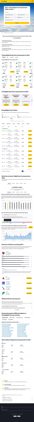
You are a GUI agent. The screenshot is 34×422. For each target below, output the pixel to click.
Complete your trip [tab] (12, 317)
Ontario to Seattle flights (20, 331)
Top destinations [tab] (10, 319)
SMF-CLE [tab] (17, 183)
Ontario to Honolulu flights (5, 326)
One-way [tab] (16, 57)
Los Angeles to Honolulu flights (6, 325)
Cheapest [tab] (3, 57)
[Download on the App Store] (19, 416)
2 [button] (24, 171)
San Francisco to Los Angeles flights (22, 335)
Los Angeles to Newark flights (21, 326)
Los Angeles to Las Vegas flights (21, 332)
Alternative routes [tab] (5, 317)
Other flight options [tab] (27, 317)
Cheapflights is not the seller (6, 397)
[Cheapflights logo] (4, 1)
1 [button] (22, 171)
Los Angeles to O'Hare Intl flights (6, 335)
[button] (10, 17)
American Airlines (8, 286)
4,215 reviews (8, 254)
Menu (32, 0)
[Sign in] (30, 1)
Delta (6, 276)
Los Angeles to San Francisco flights (22, 336)
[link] (6, 105)
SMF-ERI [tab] (21, 183)
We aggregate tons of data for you (7, 399)
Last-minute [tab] (11, 57)
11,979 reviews (8, 289)
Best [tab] (7, 57)
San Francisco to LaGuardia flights (22, 325)
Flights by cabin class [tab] (20, 317)
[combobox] (7, 12)
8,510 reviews (8, 279)
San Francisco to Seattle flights (21, 330)
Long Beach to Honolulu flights (21, 327)
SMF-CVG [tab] (13, 183)
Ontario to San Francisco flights (6, 336)
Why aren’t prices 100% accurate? (7, 400)
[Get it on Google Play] (15, 416)
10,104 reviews (8, 284)
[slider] (23, 121)
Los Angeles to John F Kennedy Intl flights (8, 327)
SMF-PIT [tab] (25, 183)
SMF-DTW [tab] (9, 183)
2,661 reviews (8, 294)
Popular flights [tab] (4, 319)
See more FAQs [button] (17, 309)
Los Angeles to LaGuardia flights (6, 332)
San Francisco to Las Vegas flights (6, 331)
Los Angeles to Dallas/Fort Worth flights (7, 330)
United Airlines (8, 281)
